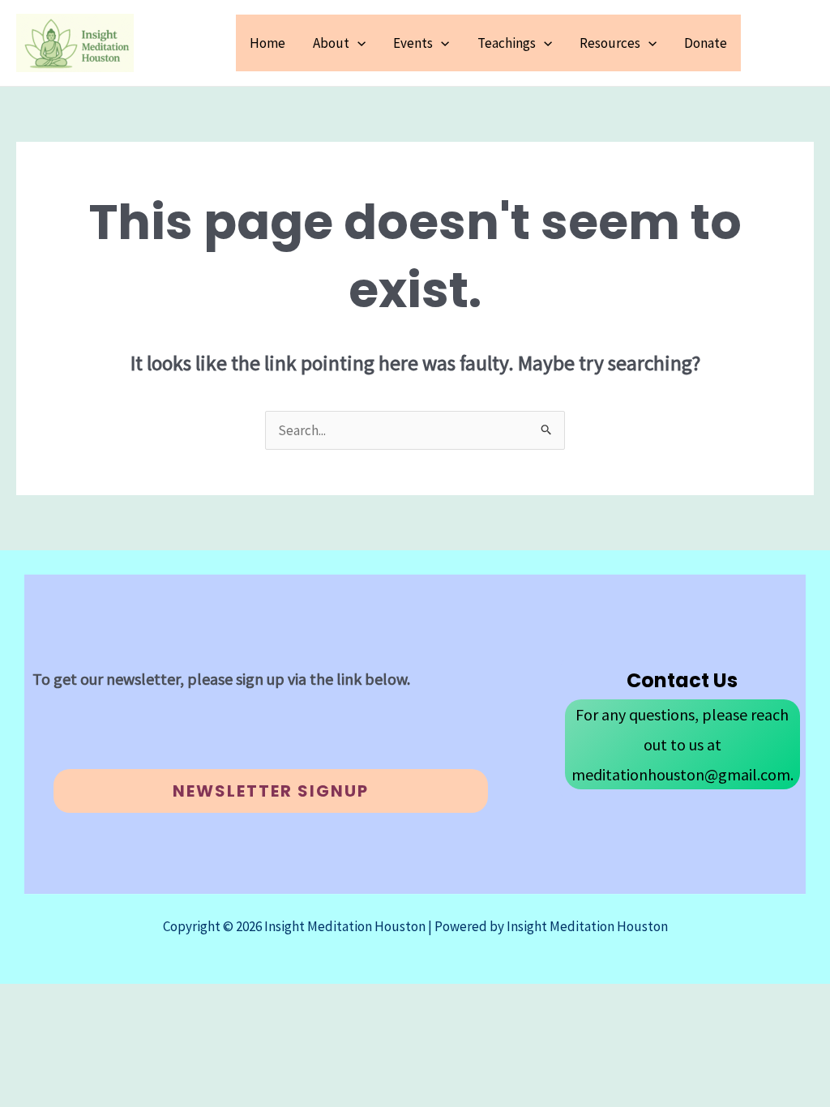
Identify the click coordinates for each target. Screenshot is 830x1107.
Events (413, 43)
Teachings (506, 43)
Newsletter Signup (271, 791)
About (331, 43)
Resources (610, 43)
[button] (357, 43)
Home (267, 43)
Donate (705, 43)
